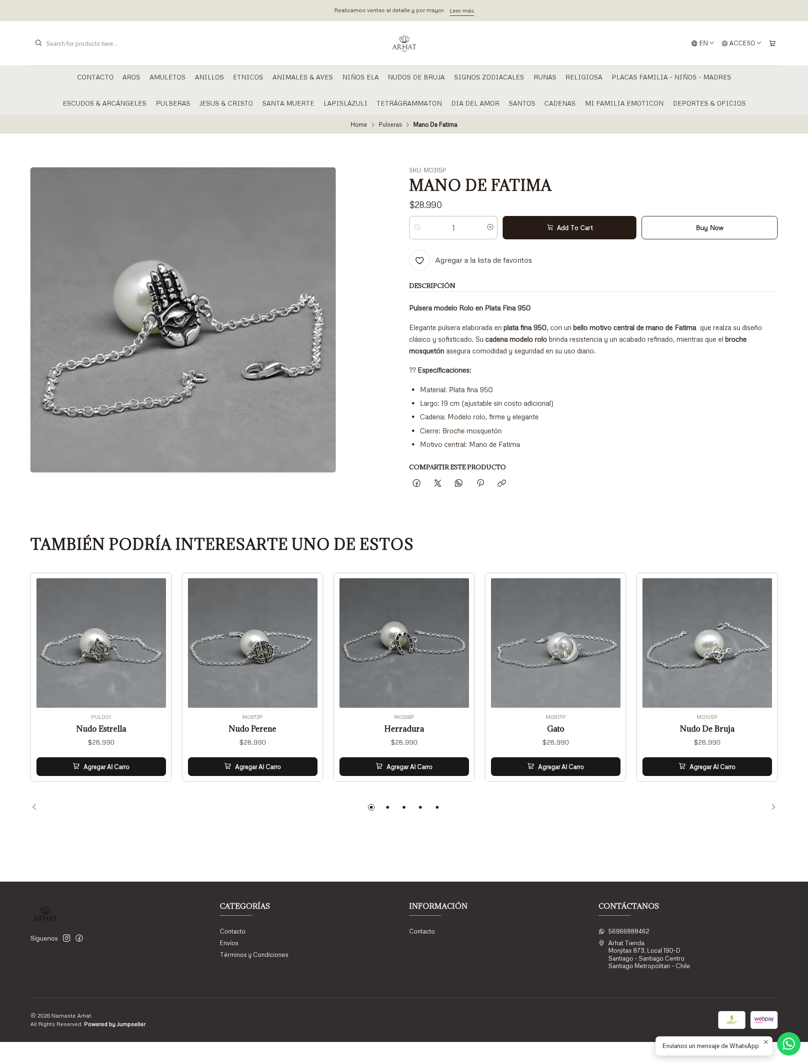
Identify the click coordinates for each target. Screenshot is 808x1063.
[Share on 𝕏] (438, 483)
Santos (522, 103)
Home (359, 125)
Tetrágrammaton (409, 103)
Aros (131, 77)
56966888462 (628, 931)
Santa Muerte (288, 103)
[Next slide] (771, 807)
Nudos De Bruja (416, 77)
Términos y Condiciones (254, 954)
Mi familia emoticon (624, 103)
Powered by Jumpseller (114, 1023)
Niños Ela (360, 77)
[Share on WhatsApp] (459, 483)
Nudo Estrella (101, 729)
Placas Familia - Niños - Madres (671, 77)
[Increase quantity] (490, 227)
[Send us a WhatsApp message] (789, 1044)
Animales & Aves (303, 77)
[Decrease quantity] (417, 227)
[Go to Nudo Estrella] (101, 643)
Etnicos (248, 77)
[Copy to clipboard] (501, 483)
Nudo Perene (252, 729)
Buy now (709, 227)
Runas (545, 77)
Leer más (462, 10)
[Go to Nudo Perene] (252, 643)
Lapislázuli (346, 103)
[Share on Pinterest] (480, 483)
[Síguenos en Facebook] (79, 938)
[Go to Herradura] (404, 643)
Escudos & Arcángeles (104, 103)
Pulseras (173, 103)
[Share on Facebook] (416, 483)
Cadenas (560, 103)
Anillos (209, 77)
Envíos (229, 943)
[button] (371, 807)
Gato (555, 729)
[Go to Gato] (555, 643)
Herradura (404, 729)
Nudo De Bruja (707, 729)
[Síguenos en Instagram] (66, 938)
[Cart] (772, 43)
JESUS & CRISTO (226, 103)
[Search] (38, 43)
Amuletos (168, 77)
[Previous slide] (37, 807)
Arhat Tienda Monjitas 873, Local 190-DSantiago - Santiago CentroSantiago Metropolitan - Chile (649, 954)
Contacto (95, 77)
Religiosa (583, 77)
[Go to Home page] (404, 43)
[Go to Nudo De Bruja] (707, 643)
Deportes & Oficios (709, 103)
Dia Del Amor (475, 103)
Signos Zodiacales (489, 77)
